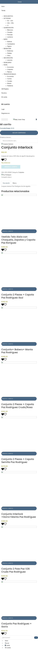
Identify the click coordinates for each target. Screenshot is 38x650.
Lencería (9, 60)
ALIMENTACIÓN (9, 27)
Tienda (3, 10)
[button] (36, 119)
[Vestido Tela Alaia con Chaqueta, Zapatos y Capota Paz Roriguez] (19, 211)
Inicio (2, 6)
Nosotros (4, 93)
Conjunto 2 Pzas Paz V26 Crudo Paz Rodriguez (15, 570)
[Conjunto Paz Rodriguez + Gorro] (19, 598)
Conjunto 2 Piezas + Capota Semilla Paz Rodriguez (17, 461)
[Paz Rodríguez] (6, 174)
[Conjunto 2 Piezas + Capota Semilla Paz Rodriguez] (19, 434)
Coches (9, 78)
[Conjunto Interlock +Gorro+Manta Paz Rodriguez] (19, 488)
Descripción (6, 183)
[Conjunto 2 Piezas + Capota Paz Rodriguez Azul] (19, 269)
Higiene (9, 46)
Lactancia (10, 37)
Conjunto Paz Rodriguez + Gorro (16, 625)
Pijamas (9, 72)
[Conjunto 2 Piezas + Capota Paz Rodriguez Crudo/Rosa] (19, 379)
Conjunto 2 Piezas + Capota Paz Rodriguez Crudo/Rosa (17, 406)
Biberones (10, 30)
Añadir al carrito (10, 166)
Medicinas (10, 51)
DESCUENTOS (8, 16)
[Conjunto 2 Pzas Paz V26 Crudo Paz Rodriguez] (19, 543)
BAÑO (5, 39)
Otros (8, 55)
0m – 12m (10, 20)
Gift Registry (5, 89)
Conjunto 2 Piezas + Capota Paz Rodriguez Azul (17, 296)
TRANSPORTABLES (10, 74)
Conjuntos (10, 69)
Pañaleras (10, 85)
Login (3, 109)
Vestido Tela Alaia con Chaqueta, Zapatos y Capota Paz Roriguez (18, 239)
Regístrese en (5, 113)
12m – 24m (10, 23)
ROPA (5, 65)
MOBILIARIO (7, 62)
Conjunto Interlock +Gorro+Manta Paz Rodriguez (18, 515)
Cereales (9, 32)
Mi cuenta (4, 97)
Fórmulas (10, 34)
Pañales (9, 53)
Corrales (9, 81)
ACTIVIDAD (7, 18)
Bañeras (9, 41)
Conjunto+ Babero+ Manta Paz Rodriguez (17, 351)
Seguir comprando (19, 132)
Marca (14, 183)
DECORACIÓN (8, 58)
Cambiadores (11, 44)
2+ (8, 25)
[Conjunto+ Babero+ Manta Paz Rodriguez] (19, 324)
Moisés (9, 83)
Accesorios (10, 67)
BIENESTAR (7, 48)
